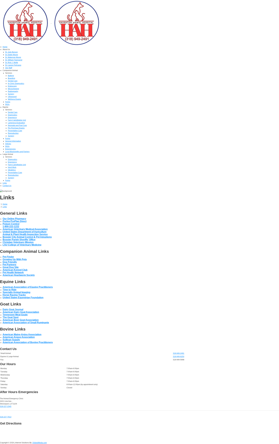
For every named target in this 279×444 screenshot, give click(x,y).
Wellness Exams (14, 99)
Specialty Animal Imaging (16, 292)
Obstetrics (12, 170)
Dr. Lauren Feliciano (13, 65)
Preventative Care (15, 131)
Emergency (12, 118)
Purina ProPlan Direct (14, 221)
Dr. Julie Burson (11, 52)
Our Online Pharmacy (14, 218)
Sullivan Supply (11, 339)
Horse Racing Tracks (14, 295)
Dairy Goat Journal (13, 309)
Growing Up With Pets (15, 259)
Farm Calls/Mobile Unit (17, 120)
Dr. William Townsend (13, 60)
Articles (8, 144)
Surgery (11, 94)
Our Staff (8, 68)
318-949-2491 (178, 353)
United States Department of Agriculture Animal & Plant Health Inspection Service (25, 233)
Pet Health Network (13, 272)
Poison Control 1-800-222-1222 (11, 225)
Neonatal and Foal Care (17, 125)
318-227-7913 (5, 417)
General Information (13, 141)
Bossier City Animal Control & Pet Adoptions (27, 237)
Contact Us (7, 186)
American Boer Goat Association (21, 320)
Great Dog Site (11, 267)
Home (5, 47)
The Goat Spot (10, 317)
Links (5, 183)
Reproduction (13, 133)
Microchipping (13, 89)
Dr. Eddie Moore (11, 55)
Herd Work (12, 167)
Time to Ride (9, 289)
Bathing (11, 76)
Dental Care (12, 81)
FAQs (7, 104)
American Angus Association (19, 337)
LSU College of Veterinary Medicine (22, 245)
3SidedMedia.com (39, 443)
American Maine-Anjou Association (22, 334)
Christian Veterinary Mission (18, 242)
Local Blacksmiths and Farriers (17, 152)
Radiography (13, 91)
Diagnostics (12, 115)
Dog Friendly (10, 262)
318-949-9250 (178, 357)
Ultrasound (12, 97)
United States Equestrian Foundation (23, 297)
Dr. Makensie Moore (13, 57)
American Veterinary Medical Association (25, 229)
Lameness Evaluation (16, 123)
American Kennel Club (15, 270)
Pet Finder (8, 257)
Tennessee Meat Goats (15, 314)
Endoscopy (12, 86)
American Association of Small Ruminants (26, 322)
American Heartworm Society (19, 275)
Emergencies (10, 149)
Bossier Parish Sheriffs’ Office (19, 239)
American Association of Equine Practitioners (28, 287)
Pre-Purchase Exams (16, 128)
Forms (7, 102)
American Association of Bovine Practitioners (28, 342)
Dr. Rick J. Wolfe (11, 63)
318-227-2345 (5, 406)
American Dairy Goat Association (21, 312)
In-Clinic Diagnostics (16, 84)
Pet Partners (9, 264)
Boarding (11, 78)
